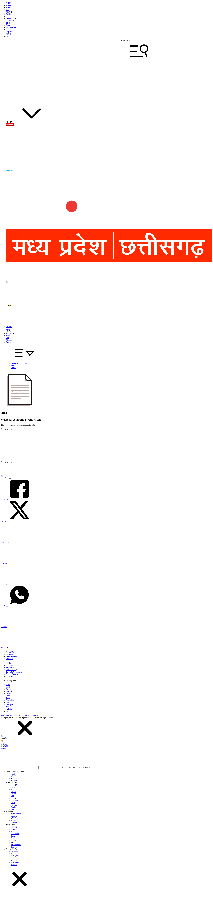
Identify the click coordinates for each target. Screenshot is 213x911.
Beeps (13, 792)
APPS (8, 30)
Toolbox (14, 847)
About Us (10, 652)
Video (13, 796)
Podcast (14, 798)
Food (8, 696)
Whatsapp (15, 862)
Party (8, 338)
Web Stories (15, 818)
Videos (13, 368)
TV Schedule (16, 845)
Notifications (16, 814)
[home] (106, 101)
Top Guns (10, 333)
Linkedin (14, 858)
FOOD (8, 16)
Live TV (14, 785)
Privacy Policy (11, 670)
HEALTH (10, 21)
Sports (13, 840)
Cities (13, 809)
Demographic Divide (19, 363)
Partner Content (12, 674)
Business (9, 689)
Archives (9, 676)
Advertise (9, 654)
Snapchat (14, 867)
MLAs (8, 331)
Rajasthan (10, 32)
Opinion (14, 816)
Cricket (9, 14)
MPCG (9, 34)
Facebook (14, 851)
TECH (8, 23)
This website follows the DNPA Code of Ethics (19, 715)
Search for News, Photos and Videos (76, 767)
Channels (9, 659)
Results (9, 327)
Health (8, 702)
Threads (14, 865)
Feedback (9, 663)
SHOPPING (11, 27)
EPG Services (11, 656)
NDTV (9, 3)
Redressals (10, 667)
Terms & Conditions (14, 672)
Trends (13, 820)
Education (10, 700)
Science (14, 829)
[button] (24, 736)
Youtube (14, 860)
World (8, 5)
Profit (8, 7)
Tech (8, 698)
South (13, 831)
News (13, 365)
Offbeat (14, 827)
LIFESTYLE (11, 18)
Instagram (14, 856)
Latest (13, 794)
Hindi (8, 687)
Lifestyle (9, 705)
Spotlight (14, 789)
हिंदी (7, 10)
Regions (9, 342)
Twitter (13, 853)
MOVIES (10, 12)
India (13, 787)
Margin (9, 340)
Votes (8, 335)
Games (8, 25)
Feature (14, 823)
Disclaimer (10, 661)
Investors (9, 665)
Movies (9, 691)
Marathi (9, 36)
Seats (8, 329)
